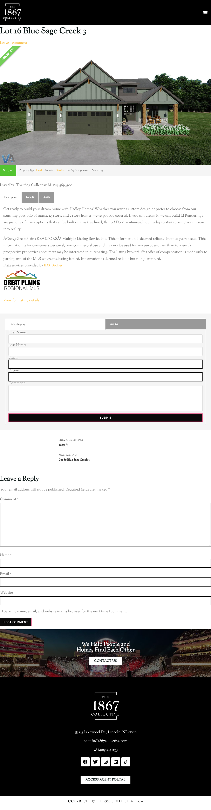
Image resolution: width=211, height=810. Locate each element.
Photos (46, 197)
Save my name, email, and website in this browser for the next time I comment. (65, 611)
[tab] (10, 197)
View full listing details (21, 300)
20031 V (71, 442)
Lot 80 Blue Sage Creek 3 (74, 457)
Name (6, 555)
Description (10, 197)
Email (6, 574)
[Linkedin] (115, 761)
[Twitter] (95, 761)
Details (30, 197)
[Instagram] (105, 761)
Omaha (60, 170)
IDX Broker (53, 265)
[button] (205, 12)
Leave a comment (13, 43)
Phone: (14, 370)
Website (6, 593)
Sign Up (114, 324)
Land (39, 170)
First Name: (17, 332)
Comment (9, 499)
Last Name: (17, 345)
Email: (13, 358)
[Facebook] (85, 761)
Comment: (17, 383)
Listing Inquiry (17, 324)
